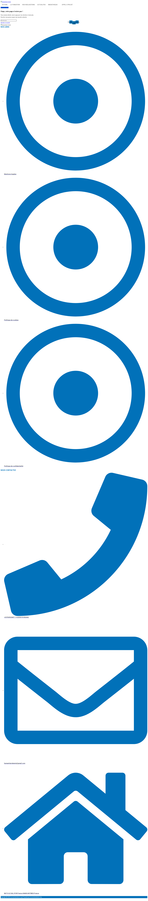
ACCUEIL (5, 4)
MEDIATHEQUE (52, 4)
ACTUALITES (41, 4)
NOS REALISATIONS (28, 4)
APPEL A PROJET (67, 4)
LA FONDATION (15, 4)
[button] (54, 5)
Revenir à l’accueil (5, 22)
